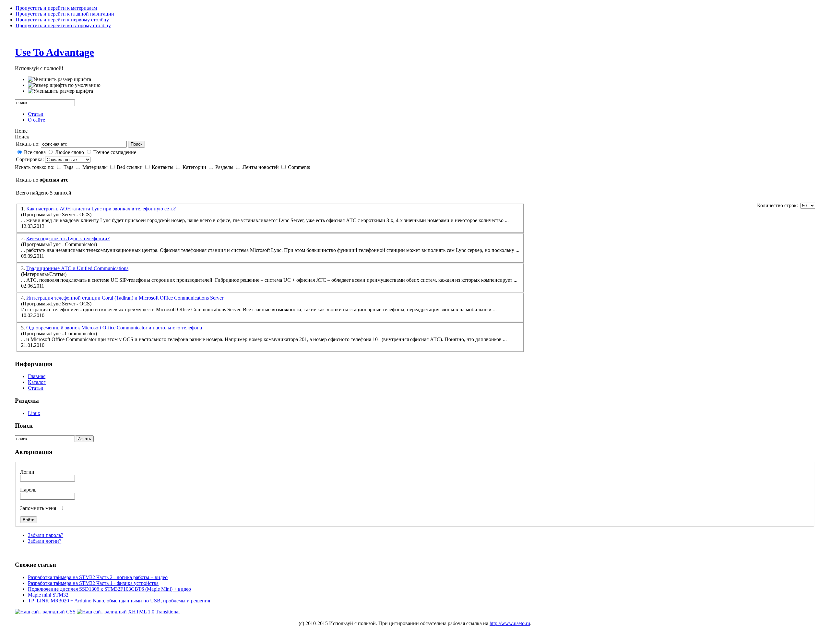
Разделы (225, 167)
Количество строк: (778, 205)
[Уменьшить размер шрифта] (60, 91)
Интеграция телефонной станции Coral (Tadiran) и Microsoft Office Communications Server (124, 298)
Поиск (136, 144)
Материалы (95, 167)
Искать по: (28, 144)
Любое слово (69, 152)
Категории (195, 167)
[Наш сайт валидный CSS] (46, 611)
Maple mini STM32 (48, 595)
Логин (27, 472)
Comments (299, 167)
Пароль (28, 490)
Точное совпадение (114, 152)
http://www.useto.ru (510, 623)
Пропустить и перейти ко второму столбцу (63, 25)
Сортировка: (30, 159)
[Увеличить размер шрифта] (59, 79)
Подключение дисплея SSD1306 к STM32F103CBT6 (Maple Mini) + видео (109, 589)
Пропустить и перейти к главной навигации (65, 14)
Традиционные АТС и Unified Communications (77, 268)
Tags (69, 167)
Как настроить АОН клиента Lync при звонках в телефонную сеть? (101, 208)
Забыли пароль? (45, 535)
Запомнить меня (38, 508)
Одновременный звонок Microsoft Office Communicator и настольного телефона (114, 327)
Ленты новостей (261, 167)
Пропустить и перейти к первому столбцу (62, 19)
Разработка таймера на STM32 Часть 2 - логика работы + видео (98, 577)
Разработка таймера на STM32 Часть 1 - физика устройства (93, 583)
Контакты (163, 167)
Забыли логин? (44, 541)
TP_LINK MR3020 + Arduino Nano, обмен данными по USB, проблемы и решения (119, 600)
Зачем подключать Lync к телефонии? (68, 238)
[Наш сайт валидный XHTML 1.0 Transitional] (128, 611)
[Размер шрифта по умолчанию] (64, 85)
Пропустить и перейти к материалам (56, 8)
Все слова (35, 152)
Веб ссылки (130, 167)
